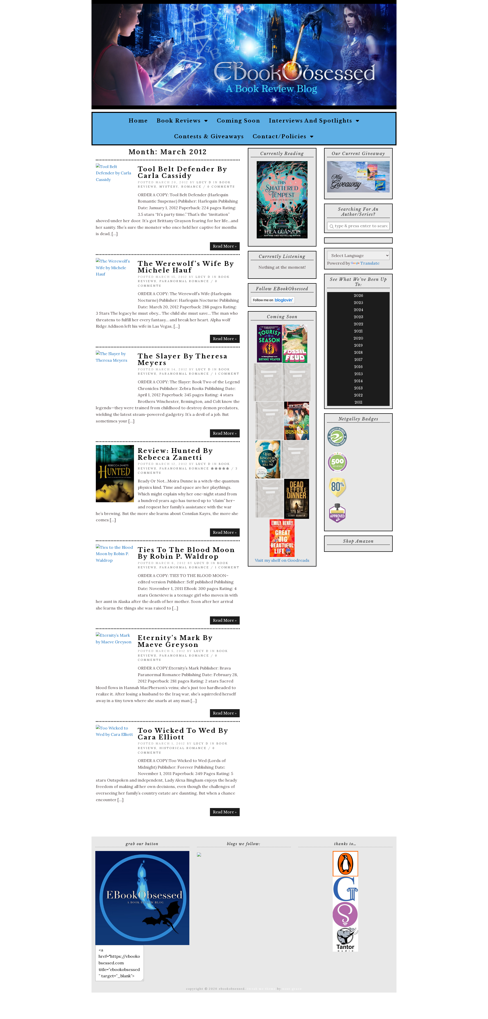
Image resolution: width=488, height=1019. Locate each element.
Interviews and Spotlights (312, 121)
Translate (369, 263)
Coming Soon (238, 121)
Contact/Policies (281, 136)
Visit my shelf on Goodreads (282, 560)
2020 (358, 338)
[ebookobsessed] (142, 897)
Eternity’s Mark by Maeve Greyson (175, 641)
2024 (358, 310)
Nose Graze (292, 989)
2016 (358, 366)
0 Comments (221, 186)
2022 (358, 324)
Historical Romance (183, 748)
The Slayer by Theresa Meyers (183, 360)
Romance (191, 186)
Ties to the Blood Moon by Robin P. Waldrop (186, 553)
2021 (358, 331)
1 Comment (227, 373)
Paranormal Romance (184, 281)
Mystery (168, 186)
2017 (358, 359)
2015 (358, 374)
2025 (358, 302)
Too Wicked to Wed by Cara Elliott (183, 734)
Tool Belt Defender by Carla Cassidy (182, 172)
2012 (358, 395)
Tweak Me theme (261, 989)
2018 (358, 352)
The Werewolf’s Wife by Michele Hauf (186, 267)
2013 (358, 388)
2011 (358, 402)
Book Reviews (180, 121)
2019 (358, 345)
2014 (358, 381)
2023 (358, 317)
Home (138, 121)
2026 (358, 295)
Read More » (225, 246)
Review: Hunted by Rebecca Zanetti (175, 454)
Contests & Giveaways (209, 136)
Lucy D (203, 182)
